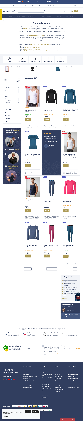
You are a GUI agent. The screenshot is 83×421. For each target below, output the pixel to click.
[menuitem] (5, 16)
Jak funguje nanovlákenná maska (47, 375)
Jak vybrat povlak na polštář (73, 374)
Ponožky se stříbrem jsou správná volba (70, 294)
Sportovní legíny (27, 42)
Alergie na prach (45, 382)
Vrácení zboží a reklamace (27, 372)
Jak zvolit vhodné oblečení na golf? (70, 287)
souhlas (19, 412)
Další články (64, 298)
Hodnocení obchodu (28, 5)
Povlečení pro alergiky (72, 380)
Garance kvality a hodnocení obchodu (30, 376)
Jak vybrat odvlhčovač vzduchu (73, 385)
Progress (12, 102)
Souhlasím (35, 411)
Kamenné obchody (26, 374)
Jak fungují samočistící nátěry (47, 377)
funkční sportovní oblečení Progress (36, 35)
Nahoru (28, 268)
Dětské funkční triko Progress (30, 50)
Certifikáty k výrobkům (15, 5)
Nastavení (6, 416)
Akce (4, 5)
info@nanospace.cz (69, 317)
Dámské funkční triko (28, 49)
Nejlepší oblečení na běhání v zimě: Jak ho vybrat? (70, 284)
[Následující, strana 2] (75, 269)
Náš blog (56, 380)
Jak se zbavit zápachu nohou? (69, 291)
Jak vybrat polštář (71, 372)
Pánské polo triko (27, 47)
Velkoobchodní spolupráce (27, 387)
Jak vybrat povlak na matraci (73, 378)
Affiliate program (58, 387)
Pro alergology (57, 385)
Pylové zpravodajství (46, 369)
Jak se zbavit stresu (46, 386)
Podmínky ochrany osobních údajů (29, 380)
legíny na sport (37, 49)
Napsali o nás (8, 5)
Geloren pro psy (45, 397)
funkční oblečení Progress (43, 44)
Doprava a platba (26, 369)
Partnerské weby (58, 378)
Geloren (43, 390)
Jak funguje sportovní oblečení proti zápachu (70, 281)
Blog (23, 5)
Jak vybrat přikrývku (71, 376)
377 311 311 (67, 314)
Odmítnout (28, 411)
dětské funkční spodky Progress (45, 50)
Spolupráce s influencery (59, 389)
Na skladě (12, 87)
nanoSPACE (12, 100)
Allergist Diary (57, 391)
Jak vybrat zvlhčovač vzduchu (73, 387)
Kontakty (56, 369)
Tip (12, 92)
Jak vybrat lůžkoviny (71, 369)
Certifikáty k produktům (46, 388)
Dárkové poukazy (35, 5)
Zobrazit (28, 119)
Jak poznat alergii (45, 384)
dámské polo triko (36, 47)
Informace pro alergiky (42, 5)
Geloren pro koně (45, 395)
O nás (20, 5)
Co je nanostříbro (45, 372)
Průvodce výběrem (52, 5)
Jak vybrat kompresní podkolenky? (70, 289)
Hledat (45, 10)
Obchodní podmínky (26, 378)
